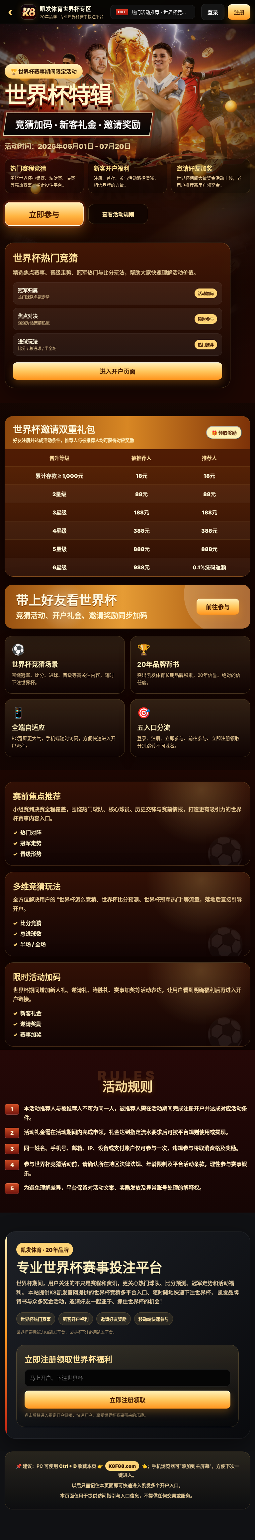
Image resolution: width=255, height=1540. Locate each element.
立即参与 (44, 214)
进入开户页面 (117, 371)
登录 (213, 12)
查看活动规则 (118, 214)
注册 (239, 12)
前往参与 (218, 607)
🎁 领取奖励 (224, 433)
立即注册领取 (127, 1400)
